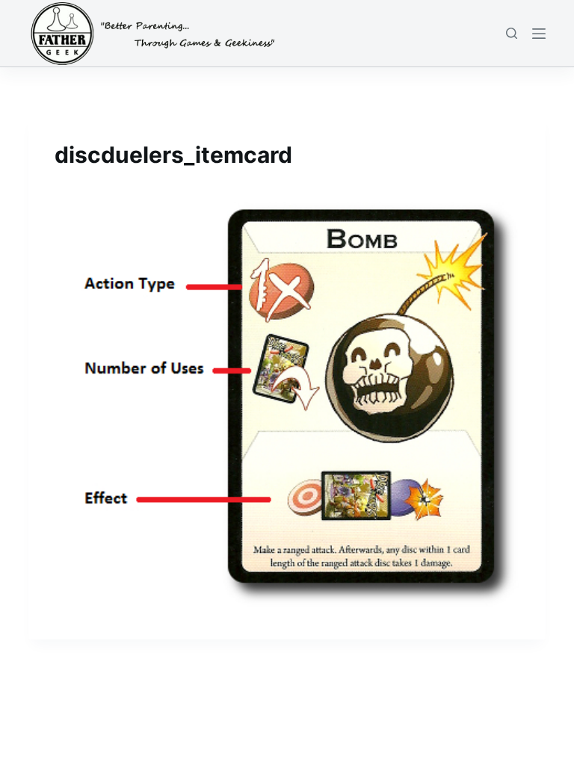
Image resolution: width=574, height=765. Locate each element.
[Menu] (539, 33)
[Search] (511, 33)
